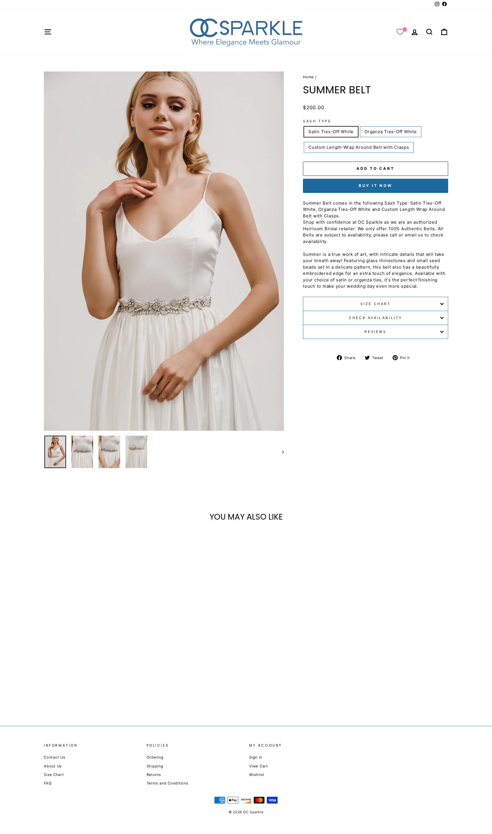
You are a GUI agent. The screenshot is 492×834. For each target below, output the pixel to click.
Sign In (255, 757)
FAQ (48, 783)
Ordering (155, 757)
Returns (154, 775)
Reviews (375, 332)
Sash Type (317, 121)
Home (308, 77)
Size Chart (375, 304)
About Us (53, 766)
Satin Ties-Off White (331, 131)
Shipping (155, 766)
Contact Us (54, 757)
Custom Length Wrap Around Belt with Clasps (358, 147)
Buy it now (375, 185)
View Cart (258, 766)
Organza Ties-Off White (390, 131)
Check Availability (375, 318)
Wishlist (257, 775)
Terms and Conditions (167, 783)
